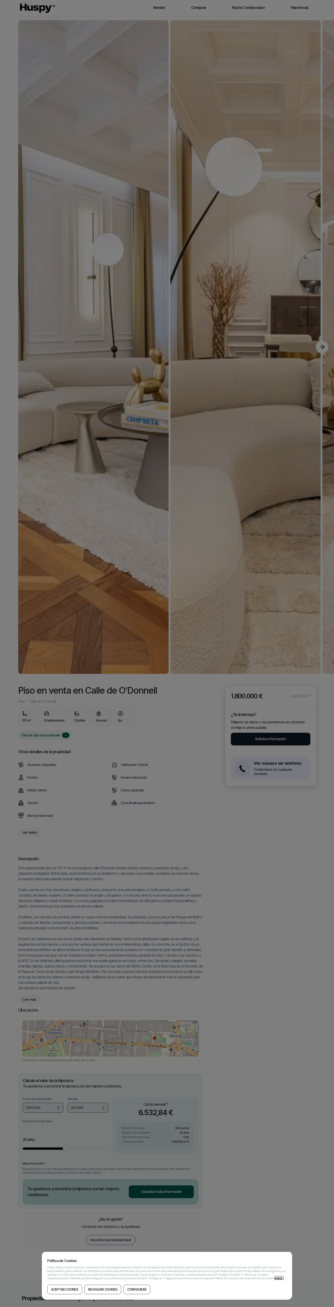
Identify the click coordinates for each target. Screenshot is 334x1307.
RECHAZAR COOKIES (102, 1289)
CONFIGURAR (136, 1289)
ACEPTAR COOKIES (64, 1289)
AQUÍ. (279, 1278)
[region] (167, 1275)
